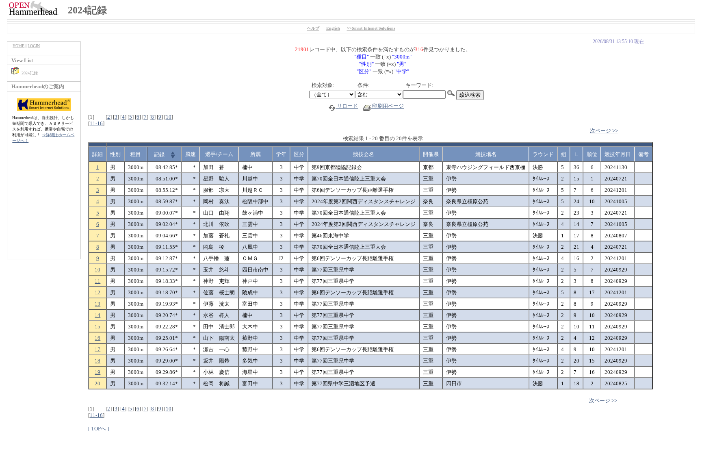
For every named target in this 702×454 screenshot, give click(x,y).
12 (97, 292)
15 (97, 327)
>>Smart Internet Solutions (371, 28)
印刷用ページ (387, 106)
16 (97, 338)
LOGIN (34, 45)
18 (97, 361)
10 (168, 117)
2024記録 (28, 73)
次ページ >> (604, 131)
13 (97, 304)
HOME (18, 45)
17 (97, 349)
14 (97, 315)
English (333, 28)
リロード (347, 106)
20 (97, 383)
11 (97, 281)
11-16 (96, 123)
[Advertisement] (44, 205)
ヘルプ (313, 28)
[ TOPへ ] (98, 429)
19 (97, 372)
